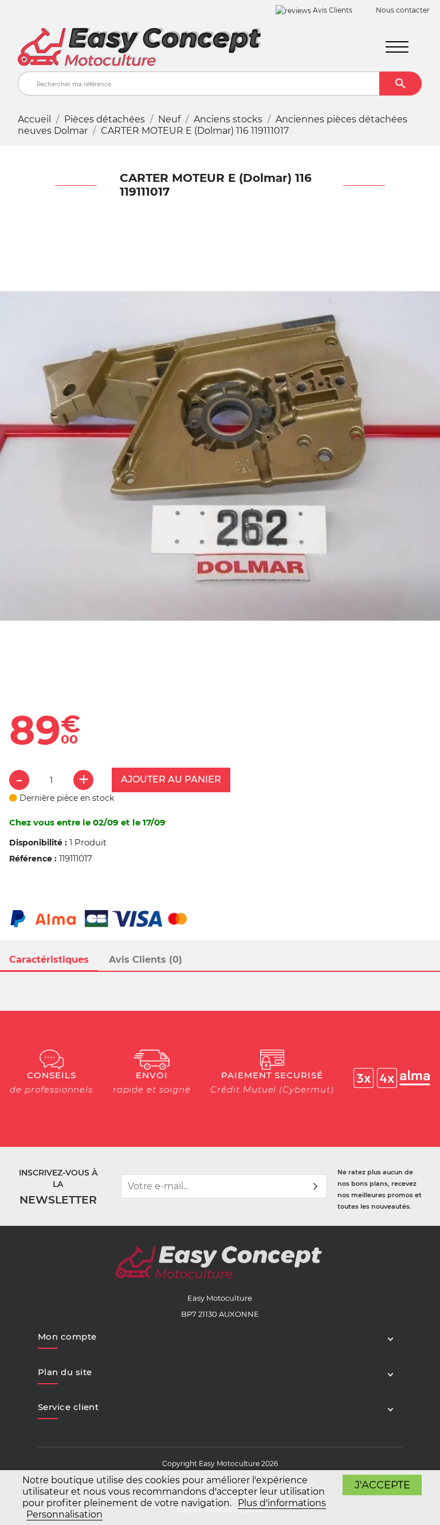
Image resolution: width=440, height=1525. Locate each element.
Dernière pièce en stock (65, 798)
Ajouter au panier (171, 779)
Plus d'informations (282, 1503)
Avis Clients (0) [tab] (145, 959)
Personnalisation (64, 1514)
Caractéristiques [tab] (49, 959)
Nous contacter (403, 10)
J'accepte (382, 1484)
